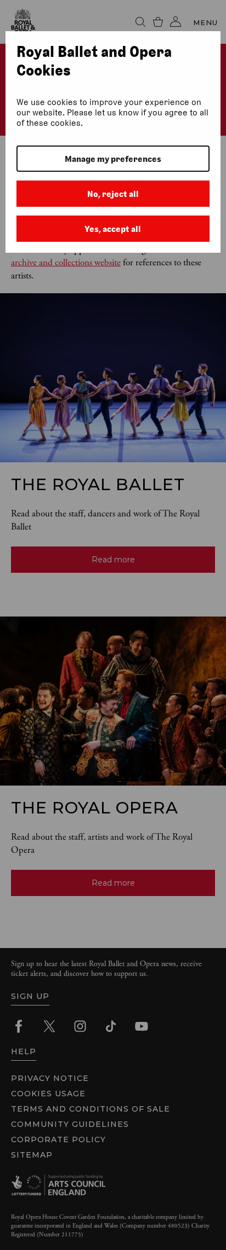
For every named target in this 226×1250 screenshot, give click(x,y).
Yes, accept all (112, 229)
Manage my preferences (113, 159)
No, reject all (113, 194)
